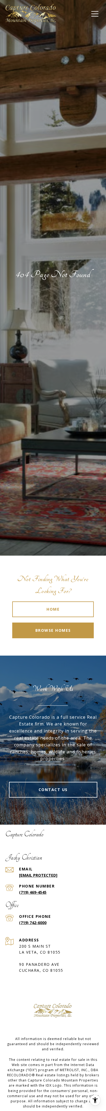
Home (53, 609)
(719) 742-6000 (32, 922)
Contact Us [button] (53, 789)
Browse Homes (53, 630)
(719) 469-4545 (32, 892)
